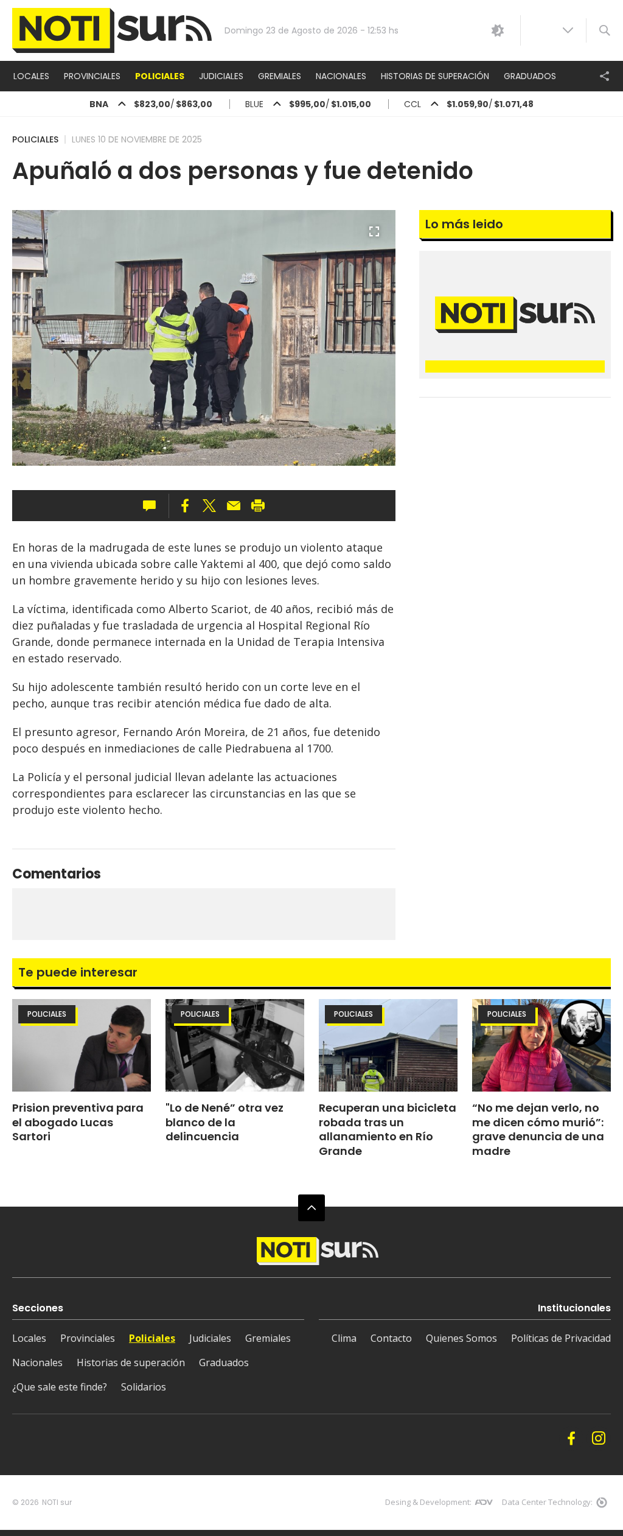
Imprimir (258, 506)
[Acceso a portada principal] (112, 31)
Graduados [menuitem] (530, 76)
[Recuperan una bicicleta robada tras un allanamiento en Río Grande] (388, 1045)
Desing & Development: (428, 1501)
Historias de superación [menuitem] (435, 76)
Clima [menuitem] (344, 1338)
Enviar (233, 506)
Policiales (35, 139)
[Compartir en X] (209, 506)
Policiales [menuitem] (159, 76)
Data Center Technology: (547, 1501)
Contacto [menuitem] (391, 1338)
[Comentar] (153, 506)
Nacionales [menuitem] (341, 76)
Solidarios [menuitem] (143, 1387)
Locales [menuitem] (31, 76)
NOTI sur (57, 1502)
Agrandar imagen (374, 236)
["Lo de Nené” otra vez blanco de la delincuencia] (234, 1045)
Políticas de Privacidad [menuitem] (561, 1338)
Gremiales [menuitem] (279, 76)
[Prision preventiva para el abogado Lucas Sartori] (81, 1045)
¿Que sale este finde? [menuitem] (59, 1387)
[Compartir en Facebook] (185, 506)
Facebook (571, 1438)
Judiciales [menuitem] (221, 76)
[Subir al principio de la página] (311, 1207)
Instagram (598, 1438)
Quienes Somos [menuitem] (461, 1338)
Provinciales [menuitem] (92, 76)
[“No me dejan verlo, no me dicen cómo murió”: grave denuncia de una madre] (541, 1045)
